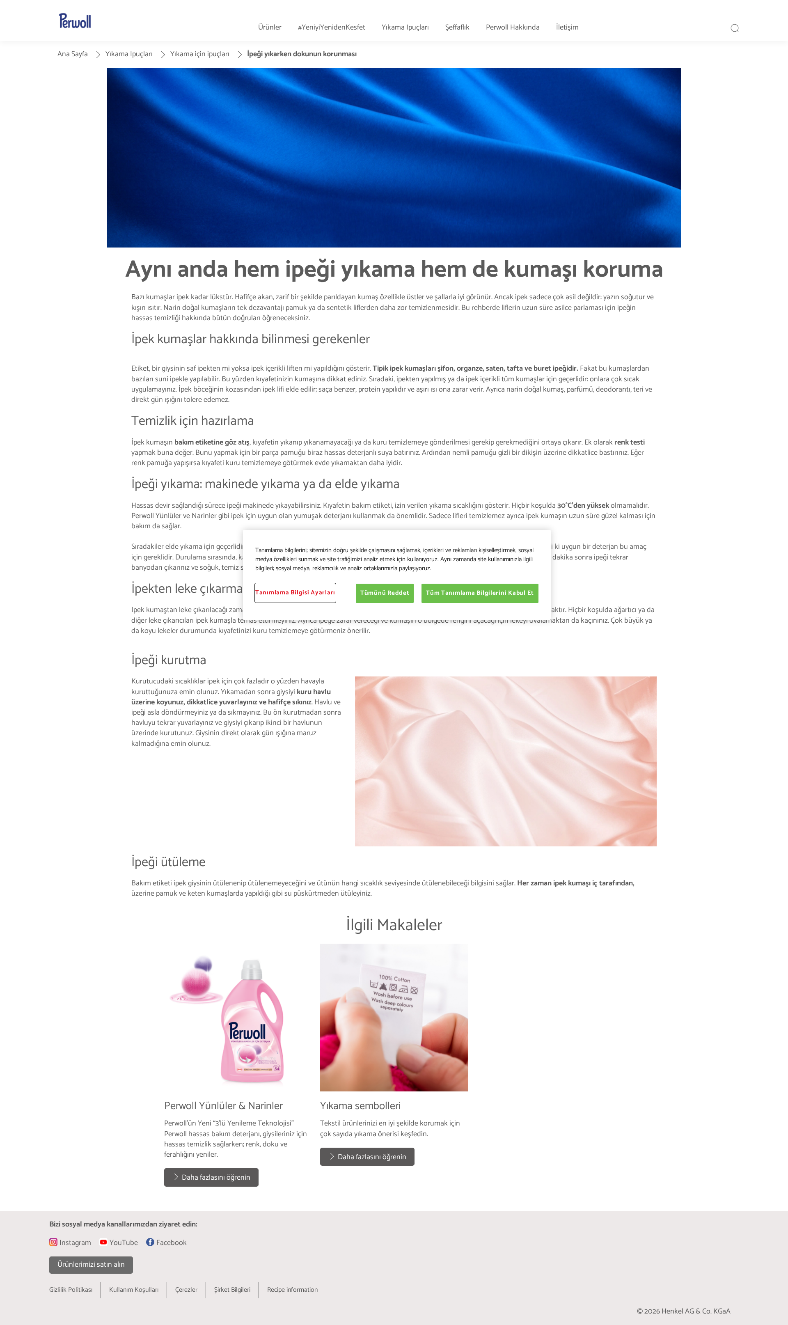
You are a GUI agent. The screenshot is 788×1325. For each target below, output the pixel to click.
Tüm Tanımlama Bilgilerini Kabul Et (480, 593)
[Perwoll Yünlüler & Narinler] (238, 1069)
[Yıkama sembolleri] (394, 1069)
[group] (394, 1069)
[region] (397, 574)
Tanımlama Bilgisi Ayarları (295, 593)
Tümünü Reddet (385, 593)
